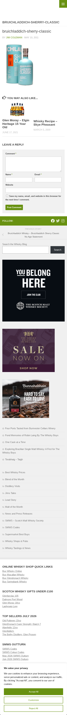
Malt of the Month (14, 507)
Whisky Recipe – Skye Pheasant (45, 123)
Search (57, 249)
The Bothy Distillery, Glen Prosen (19, 634)
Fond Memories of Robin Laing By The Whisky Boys (31, 435)
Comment (10, 153)
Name (8, 174)
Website (9, 185)
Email (38, 174)
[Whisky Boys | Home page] (33, 8)
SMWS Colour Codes (13, 652)
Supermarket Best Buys (17, 534)
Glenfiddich (8, 631)
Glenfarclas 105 (10, 595)
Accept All (33, 691)
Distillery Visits (12, 486)
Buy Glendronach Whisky (15, 578)
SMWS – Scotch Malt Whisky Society (24, 520)
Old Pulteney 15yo (11, 620)
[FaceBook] (53, 221)
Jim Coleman (14, 37)
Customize (33, 700)
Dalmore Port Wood (12, 599)
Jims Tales (10, 493)
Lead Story (10, 500)
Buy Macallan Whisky (13, 574)
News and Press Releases (18, 513)
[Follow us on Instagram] (63, 221)
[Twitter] (58, 221)
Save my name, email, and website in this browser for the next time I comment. (33, 198)
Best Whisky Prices (15, 472)
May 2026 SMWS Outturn (15, 655)
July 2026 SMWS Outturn (15, 659)
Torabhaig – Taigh (14, 459)
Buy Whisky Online (12, 571)
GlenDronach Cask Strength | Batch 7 (21, 624)
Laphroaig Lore (9, 606)
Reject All (33, 708)
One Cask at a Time (15, 442)
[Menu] (63, 4)
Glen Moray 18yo (11, 602)
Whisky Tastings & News (18, 548)
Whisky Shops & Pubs (16, 541)
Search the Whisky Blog (14, 244)
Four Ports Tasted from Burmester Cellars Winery (30, 428)
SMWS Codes (12, 527)
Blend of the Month (14, 479)
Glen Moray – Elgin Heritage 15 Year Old (15, 124)
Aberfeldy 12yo (10, 627)
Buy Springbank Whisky (14, 581)
